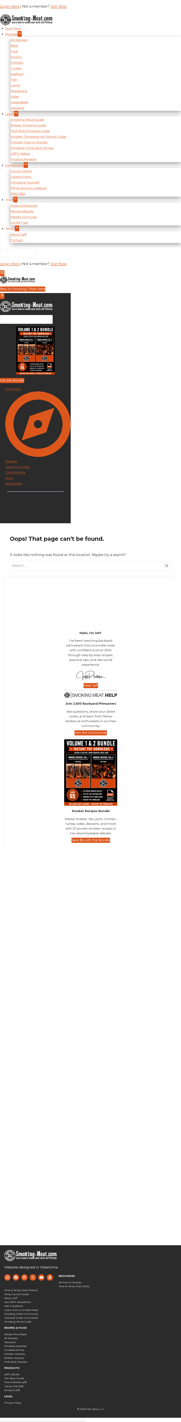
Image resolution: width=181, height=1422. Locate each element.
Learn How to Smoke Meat (21, 1310)
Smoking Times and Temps (32, 148)
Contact (17, 240)
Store (9, 478)
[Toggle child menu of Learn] (16, 114)
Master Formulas (24, 217)
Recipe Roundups (15, 1334)
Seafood (17, 74)
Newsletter (13, 483)
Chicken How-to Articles (29, 142)
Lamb (15, 85)
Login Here (9, 6)
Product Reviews (24, 159)
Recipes (11, 34)
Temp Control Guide (16, 1294)
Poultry (16, 57)
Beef (14, 45)
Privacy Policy (12, 1402)
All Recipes (19, 40)
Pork (14, 51)
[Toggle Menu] (2, 273)
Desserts (17, 108)
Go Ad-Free (19, 222)
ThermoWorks (12, 1382)
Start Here (13, 28)
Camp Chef (11, 1386)
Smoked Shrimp (14, 1350)
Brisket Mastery (14, 1358)
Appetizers (19, 91)
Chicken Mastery (14, 1353)
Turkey (16, 68)
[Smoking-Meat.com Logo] (30, 1255)
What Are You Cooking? (29, 188)
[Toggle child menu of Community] (26, 165)
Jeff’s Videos (20, 153)
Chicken (17, 62)
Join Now (59, 6)
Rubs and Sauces (24, 205)
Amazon (9, 1390)
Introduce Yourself (25, 182)
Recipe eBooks (22, 211)
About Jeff (19, 234)
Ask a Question (13, 1306)
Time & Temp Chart (70, 1286)
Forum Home (21, 171)
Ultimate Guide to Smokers (21, 1317)
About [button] (10, 228)
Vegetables (19, 102)
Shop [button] (9, 200)
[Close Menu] (2, 296)
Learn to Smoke (17, 467)
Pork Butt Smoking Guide (30, 131)
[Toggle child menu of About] (17, 228)
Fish (14, 79)
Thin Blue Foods (14, 1378)
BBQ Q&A (18, 194)
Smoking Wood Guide (27, 119)
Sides (15, 96)
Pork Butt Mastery (15, 1361)
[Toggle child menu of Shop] (15, 199)
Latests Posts (21, 177)
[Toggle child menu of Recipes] (19, 34)
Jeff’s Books (12, 1374)
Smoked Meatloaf (15, 1346)
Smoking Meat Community (21, 1313)
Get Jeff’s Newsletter (17, 1302)
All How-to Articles (70, 1282)
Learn (9, 114)
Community (14, 165)
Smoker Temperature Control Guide (38, 136)
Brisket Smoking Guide (28, 125)
